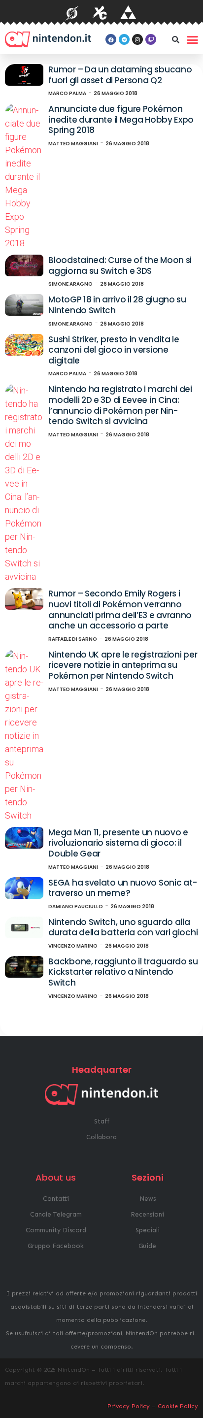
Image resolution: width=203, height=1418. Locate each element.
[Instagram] (137, 39)
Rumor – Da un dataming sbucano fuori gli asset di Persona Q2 (120, 75)
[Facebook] (110, 39)
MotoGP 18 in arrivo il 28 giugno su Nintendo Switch (117, 305)
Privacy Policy (128, 1406)
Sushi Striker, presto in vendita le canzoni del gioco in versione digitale (113, 349)
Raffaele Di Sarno (72, 639)
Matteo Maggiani (73, 143)
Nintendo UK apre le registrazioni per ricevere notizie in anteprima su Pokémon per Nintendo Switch (122, 665)
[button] (175, 39)
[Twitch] (150, 39)
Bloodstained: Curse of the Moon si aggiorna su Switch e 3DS (120, 265)
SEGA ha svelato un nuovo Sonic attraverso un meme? (122, 888)
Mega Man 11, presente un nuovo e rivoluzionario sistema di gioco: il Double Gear (118, 842)
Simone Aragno (70, 284)
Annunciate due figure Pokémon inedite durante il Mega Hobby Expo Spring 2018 (121, 119)
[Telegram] (124, 39)
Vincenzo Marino (73, 946)
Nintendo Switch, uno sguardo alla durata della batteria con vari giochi (123, 927)
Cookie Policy (178, 1406)
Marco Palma (67, 93)
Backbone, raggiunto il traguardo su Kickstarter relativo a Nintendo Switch (123, 972)
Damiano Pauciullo (75, 906)
